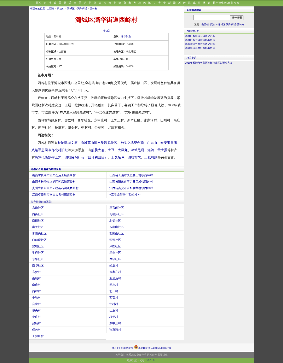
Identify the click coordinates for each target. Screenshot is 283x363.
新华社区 (115, 252)
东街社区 (38, 207)
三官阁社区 (116, 207)
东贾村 (36, 272)
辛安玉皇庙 (168, 143)
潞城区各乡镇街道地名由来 (200, 40)
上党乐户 (117, 157)
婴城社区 (38, 246)
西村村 (36, 291)
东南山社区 (116, 227)
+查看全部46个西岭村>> (124, 194)
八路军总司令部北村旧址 (49, 150)
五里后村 (115, 278)
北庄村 (113, 291)
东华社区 (38, 259)
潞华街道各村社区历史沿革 (200, 43)
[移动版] (106, 30)
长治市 (60, 8)
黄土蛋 (162, 150)
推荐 (215, 2)
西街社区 (38, 214)
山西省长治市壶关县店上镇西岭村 (54, 175)
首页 (38, 2)
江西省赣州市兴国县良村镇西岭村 (54, 194)
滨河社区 (115, 239)
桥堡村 (113, 316)
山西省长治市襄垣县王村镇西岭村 (131, 175)
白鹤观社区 (39, 239)
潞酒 (151, 150)
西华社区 (115, 259)
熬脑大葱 (97, 150)
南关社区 (38, 227)
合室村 (36, 304)
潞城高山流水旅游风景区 (99, 143)
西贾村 (113, 297)
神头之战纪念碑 (132, 143)
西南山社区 (116, 233)
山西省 (50, 8)
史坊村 (36, 297)
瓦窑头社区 (116, 214)
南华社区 (38, 265)
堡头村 (36, 310)
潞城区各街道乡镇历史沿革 (200, 36)
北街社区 (115, 220)
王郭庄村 (38, 336)
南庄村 (36, 284)
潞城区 (71, 8)
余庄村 (36, 316)
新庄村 (113, 284)
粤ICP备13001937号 (122, 348)
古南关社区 (39, 233)
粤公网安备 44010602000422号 (154, 348)
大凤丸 (123, 150)
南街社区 (38, 220)
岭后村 (113, 265)
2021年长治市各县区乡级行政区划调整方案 (208, 62)
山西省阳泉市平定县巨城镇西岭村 (131, 181)
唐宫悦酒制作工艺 (48, 157)
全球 (221, 2)
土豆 (111, 150)
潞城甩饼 (137, 150)
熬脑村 (36, 323)
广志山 (152, 143)
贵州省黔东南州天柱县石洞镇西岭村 (55, 188)
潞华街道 (82, 8)
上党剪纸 (150, 157)
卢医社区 (115, 246)
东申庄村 (115, 323)
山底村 (36, 278)
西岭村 (93, 8)
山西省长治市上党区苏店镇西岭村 (54, 181)
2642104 (150, 360)
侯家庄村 (115, 272)
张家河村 (115, 329)
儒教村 (36, 329)
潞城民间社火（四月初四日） (86, 157)
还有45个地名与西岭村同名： (47, 169)
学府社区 (38, 252)
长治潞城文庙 (67, 143)
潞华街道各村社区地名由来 (200, 48)
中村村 (113, 304)
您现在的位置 (37, 8)
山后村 (113, 310)
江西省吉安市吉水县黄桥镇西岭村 (131, 188)
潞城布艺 (134, 157)
